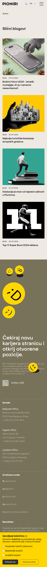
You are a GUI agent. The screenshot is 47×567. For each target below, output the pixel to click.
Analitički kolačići (13, 555)
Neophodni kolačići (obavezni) (18, 546)
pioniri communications (15, 512)
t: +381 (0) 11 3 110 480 (13, 420)
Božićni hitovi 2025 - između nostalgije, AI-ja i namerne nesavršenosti (18, 85)
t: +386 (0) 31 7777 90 (13, 461)
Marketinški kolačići (14, 551)
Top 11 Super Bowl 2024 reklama (20, 245)
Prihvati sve (10, 562)
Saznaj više (17, 383)
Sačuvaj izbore (29, 562)
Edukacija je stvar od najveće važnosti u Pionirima (23, 193)
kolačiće (16, 539)
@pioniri (8, 489)
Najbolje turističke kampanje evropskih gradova (18, 140)
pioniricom (9, 481)
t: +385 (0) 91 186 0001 (14, 441)
